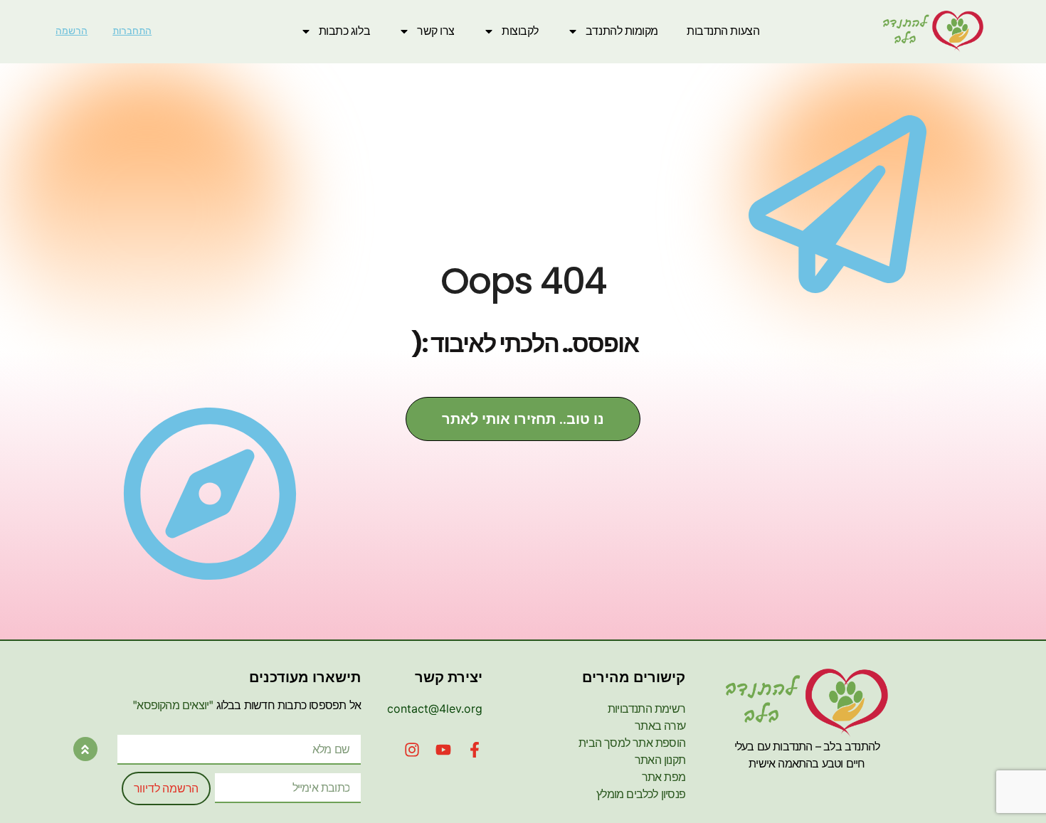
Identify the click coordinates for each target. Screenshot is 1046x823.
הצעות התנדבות (723, 31)
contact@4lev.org (434, 708)
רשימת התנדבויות (646, 708)
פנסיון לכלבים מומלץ (640, 794)
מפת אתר (663, 777)
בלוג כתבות (345, 31)
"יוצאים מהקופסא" (172, 705)
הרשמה (72, 31)
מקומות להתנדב (622, 31)
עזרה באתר (660, 725)
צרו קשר (436, 31)
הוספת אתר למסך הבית (632, 743)
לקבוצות (520, 31)
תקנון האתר (660, 760)
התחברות (132, 31)
